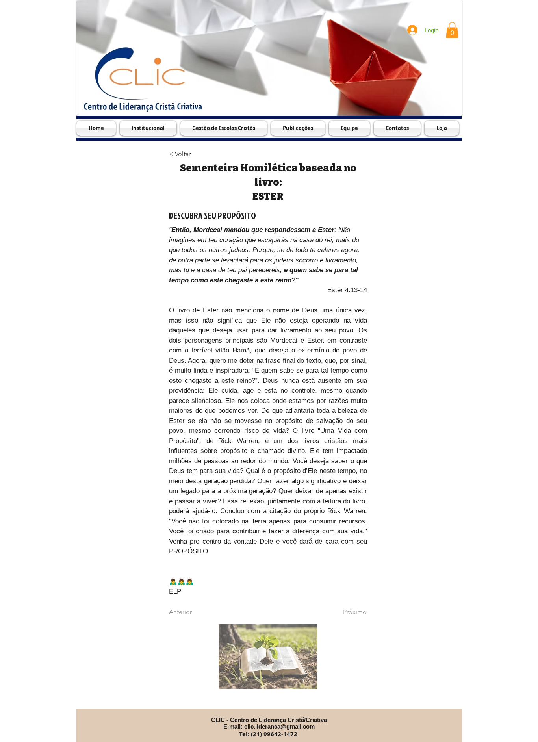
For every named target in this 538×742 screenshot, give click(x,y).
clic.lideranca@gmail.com (279, 726)
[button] (452, 30)
